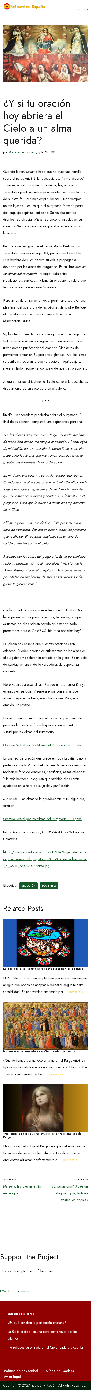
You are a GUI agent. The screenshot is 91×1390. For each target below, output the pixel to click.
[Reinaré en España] (25, 6)
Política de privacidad (21, 1370)
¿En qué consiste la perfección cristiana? (36, 1322)
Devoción (28, 886)
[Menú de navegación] (83, 6)
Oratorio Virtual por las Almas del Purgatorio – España (42, 745)
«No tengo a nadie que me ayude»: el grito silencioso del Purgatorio (42, 1135)
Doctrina (49, 886)
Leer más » (75, 991)
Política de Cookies (59, 1370)
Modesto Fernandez (21, 152)
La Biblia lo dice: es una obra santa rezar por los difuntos (43, 969)
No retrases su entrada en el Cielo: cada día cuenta (39, 1051)
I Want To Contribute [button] (14, 1291)
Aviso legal (12, 1376)
